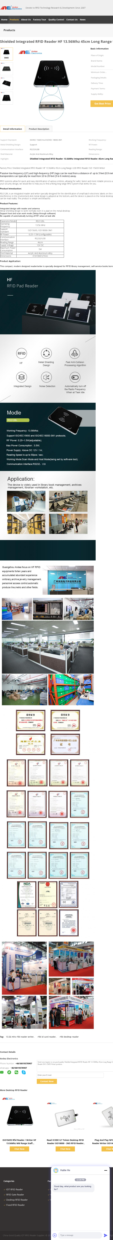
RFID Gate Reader (15, 1194)
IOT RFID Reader (14, 1189)
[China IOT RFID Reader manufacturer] (11, 8)
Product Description (39, 128)
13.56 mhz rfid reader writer (20, 1036)
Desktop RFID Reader (17, 1199)
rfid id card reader (47, 1036)
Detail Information (12, 128)
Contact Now (47, 1081)
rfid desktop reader (69, 1036)
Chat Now (19, 1148)
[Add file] (55, 1235)
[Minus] (105, 1170)
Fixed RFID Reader (15, 1204)
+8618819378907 (24, 1063)
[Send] (105, 1235)
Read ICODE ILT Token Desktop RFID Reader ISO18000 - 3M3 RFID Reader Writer (65, 1143)
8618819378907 (19, 1067)
